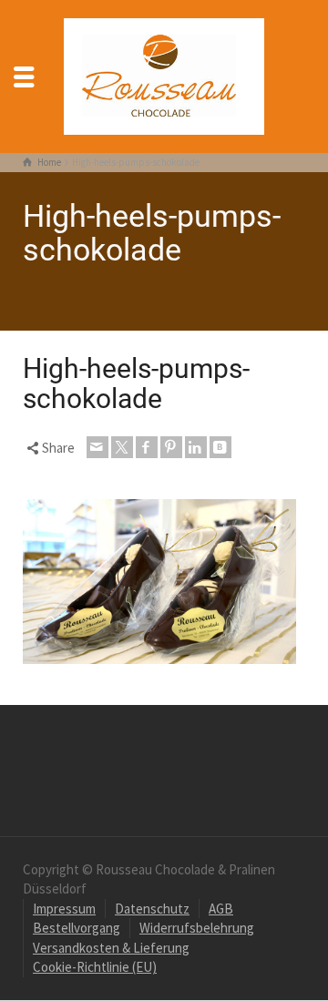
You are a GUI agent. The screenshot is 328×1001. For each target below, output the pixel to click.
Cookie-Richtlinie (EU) (95, 966)
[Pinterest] (171, 447)
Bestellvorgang (76, 927)
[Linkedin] (196, 447)
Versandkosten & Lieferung (111, 947)
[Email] (97, 447)
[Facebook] (147, 447)
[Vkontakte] (220, 447)
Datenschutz (152, 908)
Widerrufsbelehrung (196, 927)
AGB (221, 908)
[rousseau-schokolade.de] (164, 74)
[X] (122, 447)
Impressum (64, 908)
